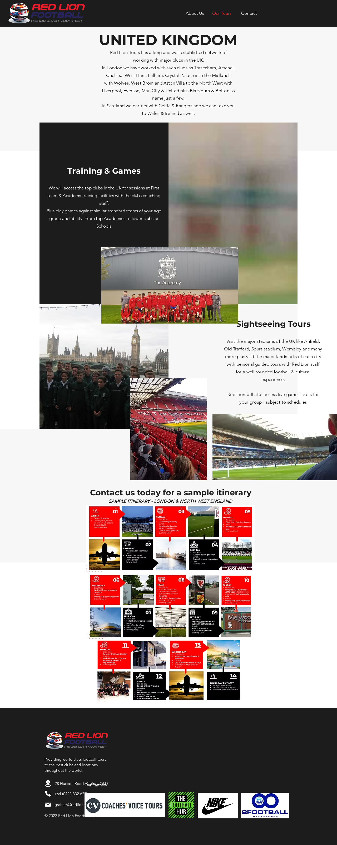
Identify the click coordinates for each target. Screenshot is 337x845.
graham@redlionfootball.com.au (82, 804)
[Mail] (47, 804)
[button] (248, 13)
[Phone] (47, 793)
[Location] (47, 783)
